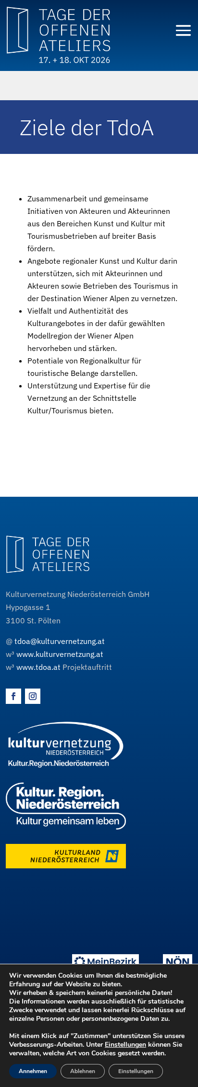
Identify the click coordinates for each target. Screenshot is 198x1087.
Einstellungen (125, 1044)
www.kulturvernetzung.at (59, 654)
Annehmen (33, 1071)
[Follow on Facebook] (13, 696)
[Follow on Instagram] (32, 696)
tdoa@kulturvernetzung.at (59, 641)
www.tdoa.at (38, 667)
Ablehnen (82, 1071)
